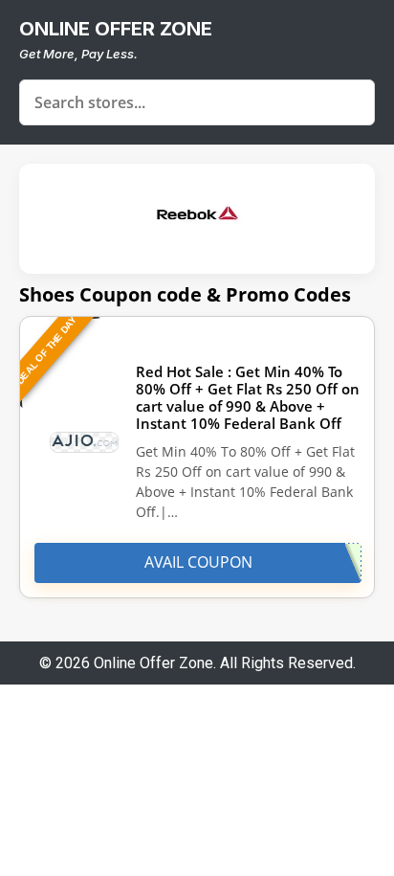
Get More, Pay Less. (78, 53)
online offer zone (115, 28)
